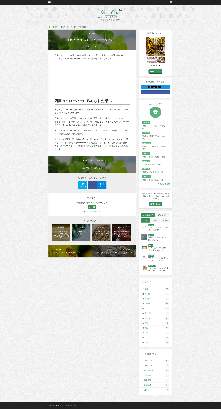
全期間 (165, 220)
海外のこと (156, 366)
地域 (156, 328)
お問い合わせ (155, 204)
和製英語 (156, 380)
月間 (155, 220)
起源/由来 (156, 385)
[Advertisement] (92, 79)
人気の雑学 (149, 215)
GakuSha (110, 12)
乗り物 (156, 304)
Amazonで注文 (155, 71)
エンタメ (156, 318)
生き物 (156, 299)
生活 (156, 289)
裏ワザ (156, 390)
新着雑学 (163, 215)
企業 (156, 343)
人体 (156, 338)
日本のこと (156, 361)
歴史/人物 (156, 313)
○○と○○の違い (156, 370)
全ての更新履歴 (164, 184)
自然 (93, 34)
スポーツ (156, 308)
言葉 (156, 323)
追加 (93, 207)
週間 (145, 220)
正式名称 (156, 375)
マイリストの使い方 (93, 211)
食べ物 (156, 294)
